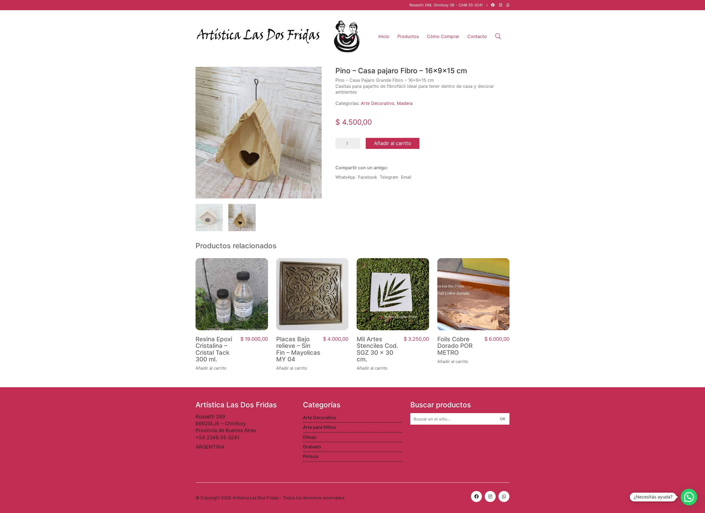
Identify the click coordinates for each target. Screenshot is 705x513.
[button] (689, 497)
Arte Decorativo (377, 103)
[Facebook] (476, 496)
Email (406, 177)
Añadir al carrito (392, 143)
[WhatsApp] (503, 496)
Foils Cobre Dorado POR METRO (455, 346)
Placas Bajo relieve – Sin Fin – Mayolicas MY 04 (298, 349)
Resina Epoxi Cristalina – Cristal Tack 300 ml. (214, 349)
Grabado (312, 446)
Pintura (310, 456)
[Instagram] (490, 496)
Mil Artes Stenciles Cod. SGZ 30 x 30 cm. (377, 349)
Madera (405, 103)
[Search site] (498, 37)
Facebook (367, 177)
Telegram (389, 177)
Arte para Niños (319, 427)
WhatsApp (345, 177)
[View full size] (202, 75)
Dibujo (310, 437)
